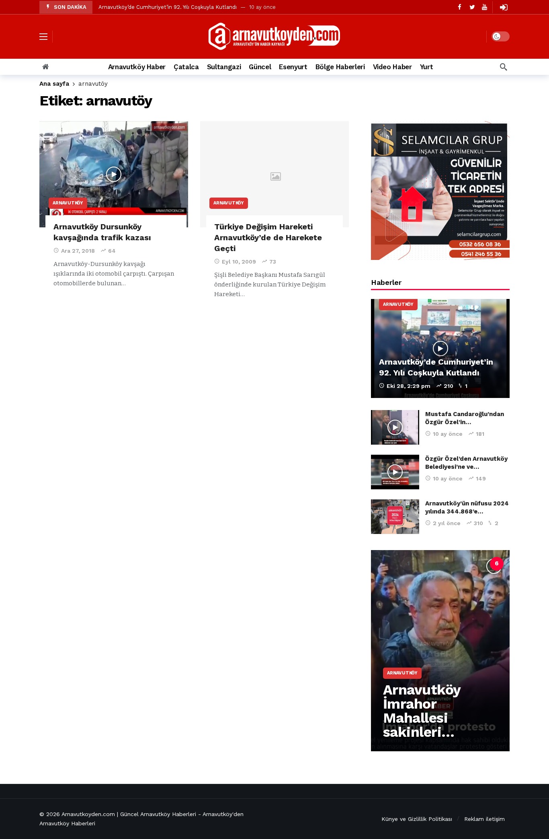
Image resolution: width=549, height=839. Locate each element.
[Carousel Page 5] (479, 564)
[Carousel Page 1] (408, 564)
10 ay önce (448, 434)
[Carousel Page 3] (444, 564)
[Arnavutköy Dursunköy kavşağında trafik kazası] (113, 174)
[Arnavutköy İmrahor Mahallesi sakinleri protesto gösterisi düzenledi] (440, 650)
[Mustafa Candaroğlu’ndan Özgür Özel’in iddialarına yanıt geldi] (395, 427)
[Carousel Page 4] (461, 564)
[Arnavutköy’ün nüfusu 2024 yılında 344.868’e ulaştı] (395, 516)
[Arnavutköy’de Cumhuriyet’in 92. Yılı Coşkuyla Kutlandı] (440, 348)
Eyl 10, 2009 (239, 261)
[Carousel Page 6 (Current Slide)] (497, 564)
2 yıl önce (447, 523)
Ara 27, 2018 (78, 250)
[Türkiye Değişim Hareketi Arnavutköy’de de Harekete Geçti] (274, 174)
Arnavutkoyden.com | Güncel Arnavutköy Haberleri (128, 814)
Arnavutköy (68, 203)
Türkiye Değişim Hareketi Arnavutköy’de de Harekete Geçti (268, 237)
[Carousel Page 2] (426, 564)
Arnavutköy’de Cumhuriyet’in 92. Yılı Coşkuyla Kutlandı (167, 7)
